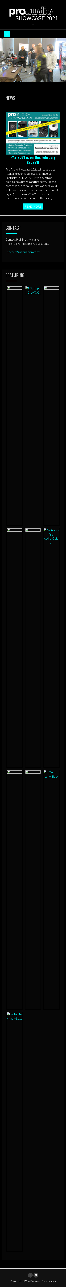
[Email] (35, 1275)
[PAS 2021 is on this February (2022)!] (33, 133)
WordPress (30, 1281)
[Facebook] (30, 1275)
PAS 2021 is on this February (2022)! (33, 159)
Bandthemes (49, 1281)
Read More (33, 206)
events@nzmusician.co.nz (24, 252)
